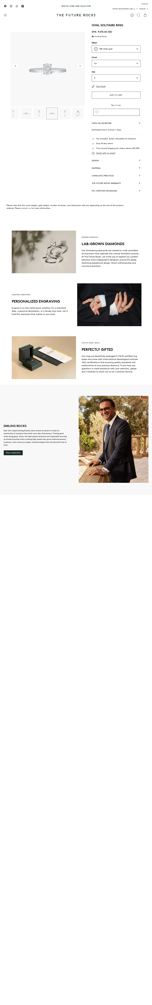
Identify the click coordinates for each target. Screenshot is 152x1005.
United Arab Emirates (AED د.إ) (123, 9)
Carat (94, 57)
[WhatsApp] (17, 6)
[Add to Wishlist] (97, 112)
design (95, 160)
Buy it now (116, 105)
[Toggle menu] (7, 15)
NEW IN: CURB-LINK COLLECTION (76, 6)
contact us (26, 208)
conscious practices (103, 175)
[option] (48, 69)
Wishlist (145, 4)
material (96, 168)
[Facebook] (5, 6)
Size (93, 72)
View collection (13, 453)
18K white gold (105, 49)
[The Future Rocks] (76, 15)
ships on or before (101, 123)
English (143, 9)
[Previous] (48, 6)
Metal (94, 42)
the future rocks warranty (106, 183)
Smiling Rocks (101, 36)
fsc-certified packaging (104, 191)
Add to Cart (116, 95)
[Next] (103, 6)
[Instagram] (11, 6)
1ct (95, 63)
